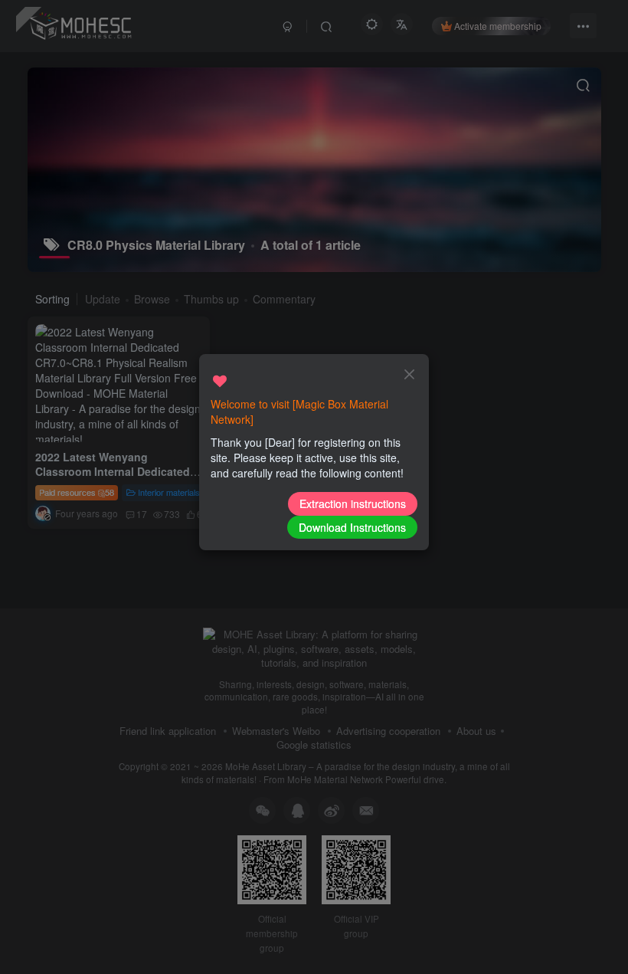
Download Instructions (352, 527)
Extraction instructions (352, 503)
